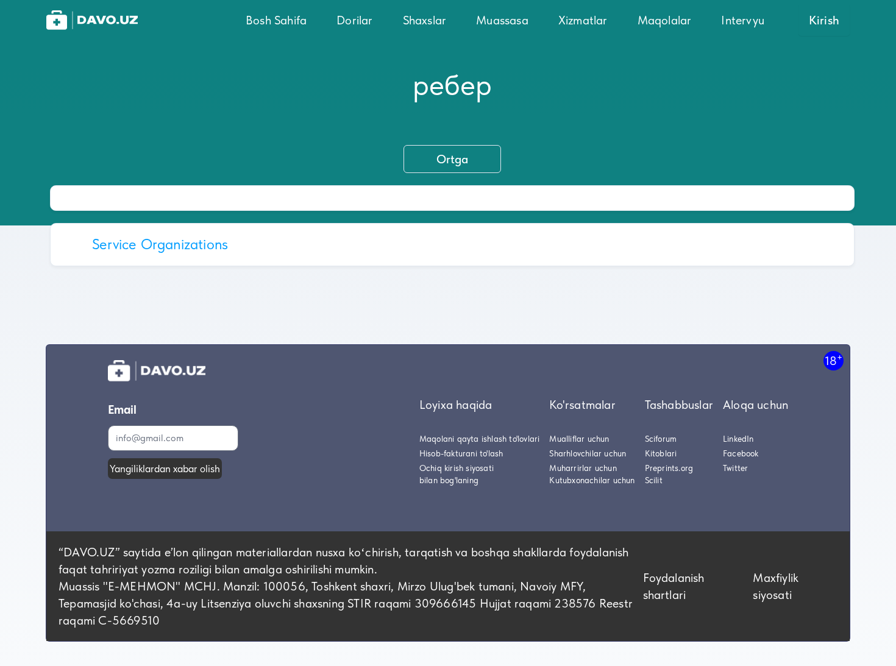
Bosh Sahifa (276, 20)
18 (833, 360)
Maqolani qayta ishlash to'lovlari (479, 439)
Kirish (824, 20)
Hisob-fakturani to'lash (461, 453)
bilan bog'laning (448, 480)
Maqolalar (665, 20)
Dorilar (354, 20)
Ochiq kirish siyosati (456, 468)
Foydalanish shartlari (674, 586)
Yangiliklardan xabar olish (165, 468)
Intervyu (742, 20)
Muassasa (502, 20)
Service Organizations (160, 244)
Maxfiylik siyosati (775, 586)
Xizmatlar (583, 20)
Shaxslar (425, 20)
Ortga (452, 159)
